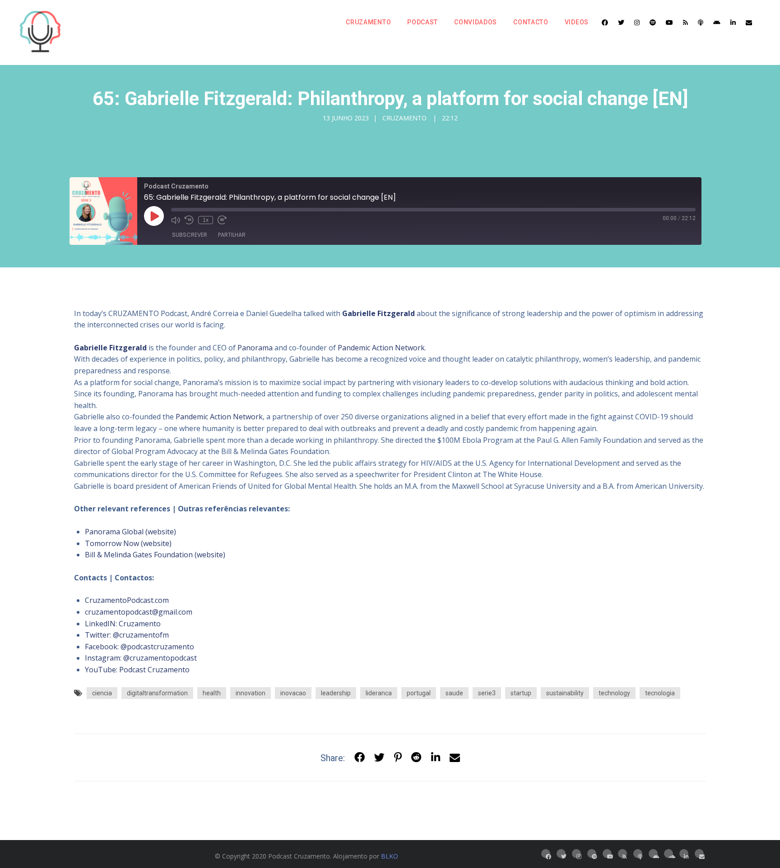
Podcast (422, 22)
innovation (250, 693)
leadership (336, 693)
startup (521, 693)
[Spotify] (653, 22)
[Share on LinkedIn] (435, 758)
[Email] (749, 22)
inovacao (293, 693)
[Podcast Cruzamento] (40, 32)
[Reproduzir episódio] (154, 216)
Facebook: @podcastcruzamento (139, 647)
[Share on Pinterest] (398, 758)
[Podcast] (700, 22)
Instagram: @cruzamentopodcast (141, 658)
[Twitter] (621, 22)
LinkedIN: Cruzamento (123, 624)
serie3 (487, 693)
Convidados (475, 22)
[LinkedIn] (733, 22)
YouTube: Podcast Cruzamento (137, 670)
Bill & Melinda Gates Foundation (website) (155, 555)
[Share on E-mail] (455, 758)
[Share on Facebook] (359, 758)
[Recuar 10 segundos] (189, 220)
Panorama (255, 348)
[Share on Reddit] (416, 758)
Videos (577, 22)
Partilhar (232, 235)
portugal (419, 693)
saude (454, 693)
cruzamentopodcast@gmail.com (138, 612)
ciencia (102, 693)
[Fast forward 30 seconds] (222, 220)
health (212, 693)
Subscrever (189, 235)
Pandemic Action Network (381, 348)
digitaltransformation (157, 693)
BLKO (389, 856)
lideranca (379, 693)
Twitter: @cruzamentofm (127, 635)
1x (206, 220)
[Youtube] (669, 22)
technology (614, 693)
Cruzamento (368, 22)
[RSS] (685, 22)
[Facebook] (605, 22)
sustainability (565, 693)
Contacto (530, 22)
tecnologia (660, 693)
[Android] (716, 22)
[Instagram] (637, 22)
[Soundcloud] (668, 853)
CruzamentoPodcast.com (127, 600)
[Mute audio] (175, 220)
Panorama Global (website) (130, 532)
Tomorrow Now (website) (128, 543)
